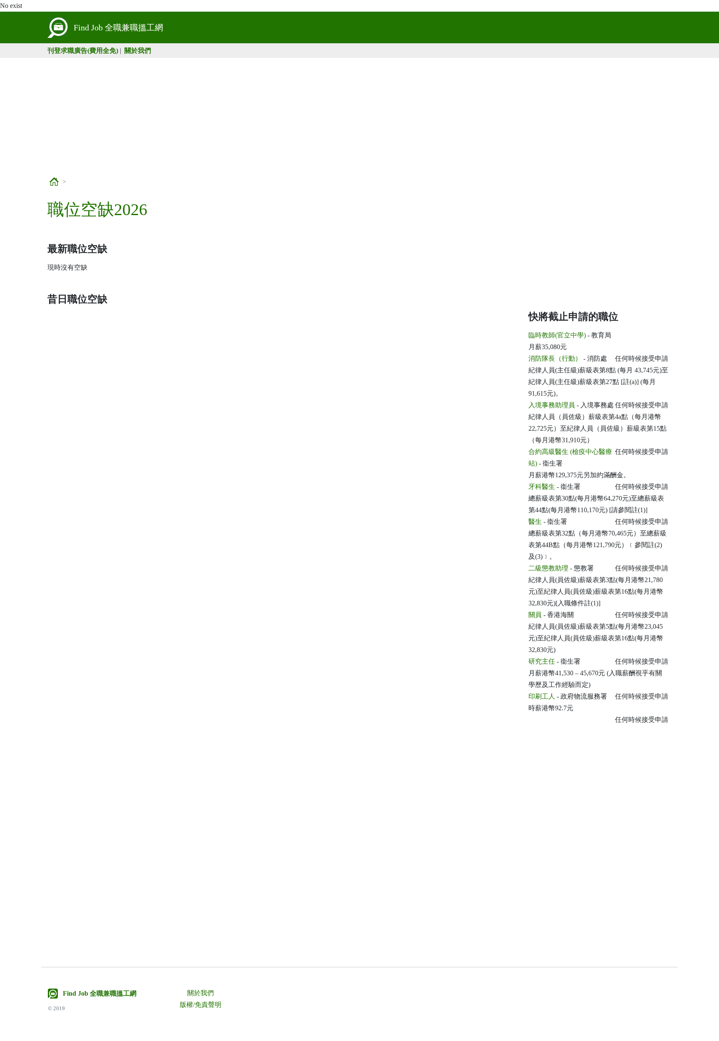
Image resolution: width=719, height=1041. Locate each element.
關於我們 (137, 50)
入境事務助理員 (551, 405)
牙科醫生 (541, 486)
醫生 (535, 521)
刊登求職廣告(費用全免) (82, 50)
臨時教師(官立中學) (557, 335)
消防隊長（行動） (555, 358)
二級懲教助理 (548, 568)
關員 (535, 614)
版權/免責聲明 (200, 1004)
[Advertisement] (359, 116)
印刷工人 (541, 696)
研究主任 (541, 661)
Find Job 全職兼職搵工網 (99, 993)
